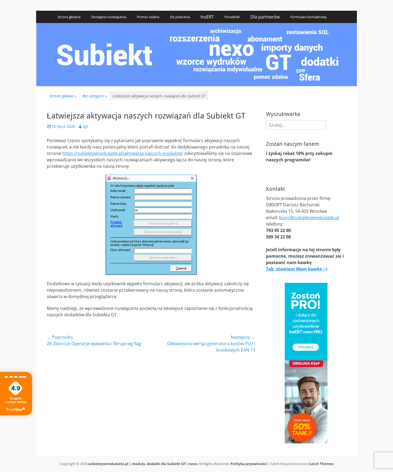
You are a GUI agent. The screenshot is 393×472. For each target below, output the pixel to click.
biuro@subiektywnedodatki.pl (309, 217)
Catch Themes (321, 463)
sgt (85, 126)
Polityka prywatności (248, 463)
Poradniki (232, 16)
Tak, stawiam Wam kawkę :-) (296, 269)
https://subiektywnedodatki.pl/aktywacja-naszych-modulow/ (122, 153)
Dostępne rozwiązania (108, 16)
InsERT (207, 17)
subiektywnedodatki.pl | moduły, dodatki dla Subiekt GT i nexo (142, 463)
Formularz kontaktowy (308, 16)
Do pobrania (180, 16)
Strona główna (68, 16)
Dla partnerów (265, 17)
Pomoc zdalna (148, 16)
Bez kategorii (94, 95)
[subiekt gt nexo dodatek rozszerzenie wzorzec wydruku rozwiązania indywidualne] (196, 84)
